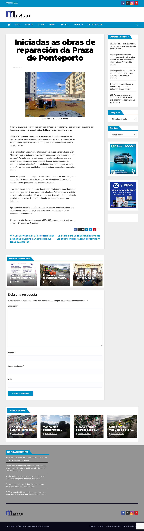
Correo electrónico (16, 366)
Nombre (11, 353)
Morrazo (78, 25)
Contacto (101, 526)
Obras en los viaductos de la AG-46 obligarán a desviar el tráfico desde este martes (122, 86)
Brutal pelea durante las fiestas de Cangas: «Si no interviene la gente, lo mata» (123, 46)
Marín (41, 25)
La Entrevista (95, 25)
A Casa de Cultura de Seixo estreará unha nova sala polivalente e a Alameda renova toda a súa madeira (32, 239)
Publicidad (92, 526)
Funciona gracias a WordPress (16, 526)
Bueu (17, 25)
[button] (136, 25)
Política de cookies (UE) (130, 526)
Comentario (13, 306)
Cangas (29, 25)
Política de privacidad (113, 526)
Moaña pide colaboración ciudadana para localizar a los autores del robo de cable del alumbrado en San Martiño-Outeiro (122, 60)
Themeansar (46, 526)
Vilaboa (65, 25)
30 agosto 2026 (18, 434)
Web (10, 379)
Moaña (52, 25)
